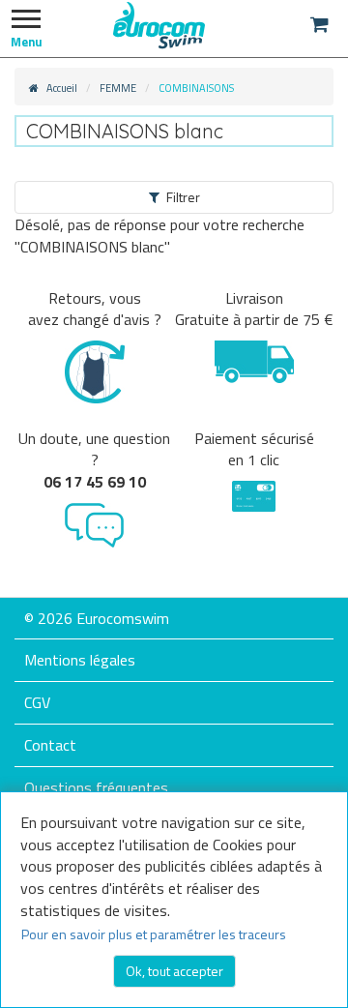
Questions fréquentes (96, 787)
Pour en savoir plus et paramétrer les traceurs (153, 934)
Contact (50, 744)
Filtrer (183, 197)
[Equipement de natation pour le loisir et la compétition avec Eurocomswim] (159, 24)
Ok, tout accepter (174, 971)
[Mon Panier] (319, 24)
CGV (37, 702)
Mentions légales (79, 659)
